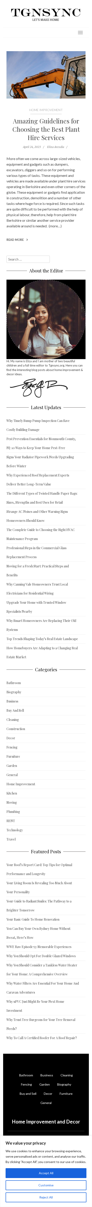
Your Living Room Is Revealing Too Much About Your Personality (39, 887)
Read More (15, 239)
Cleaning (12, 720)
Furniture (13, 756)
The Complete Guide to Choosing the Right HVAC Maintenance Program (40, 534)
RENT (10, 821)
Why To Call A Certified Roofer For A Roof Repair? (41, 1038)
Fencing (11, 747)
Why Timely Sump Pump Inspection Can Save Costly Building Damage (38, 425)
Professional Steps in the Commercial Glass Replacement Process (36, 552)
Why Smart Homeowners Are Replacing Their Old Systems (41, 625)
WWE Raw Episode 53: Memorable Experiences (38, 947)
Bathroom (13, 683)
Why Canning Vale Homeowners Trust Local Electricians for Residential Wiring (37, 588)
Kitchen (11, 793)
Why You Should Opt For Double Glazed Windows (41, 956)
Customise (46, 1185)
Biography (13, 692)
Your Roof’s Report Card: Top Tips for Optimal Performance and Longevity (39, 869)
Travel (11, 839)
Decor (10, 738)
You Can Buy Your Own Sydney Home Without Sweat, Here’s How (38, 933)
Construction (15, 729)
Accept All (46, 1173)
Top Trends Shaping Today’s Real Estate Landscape (42, 639)
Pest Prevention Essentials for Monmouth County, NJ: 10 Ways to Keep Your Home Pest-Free (41, 443)
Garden (11, 766)
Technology (14, 830)
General (12, 775)
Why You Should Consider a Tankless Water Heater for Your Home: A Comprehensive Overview (41, 969)
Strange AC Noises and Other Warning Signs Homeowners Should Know (37, 516)
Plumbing (13, 812)
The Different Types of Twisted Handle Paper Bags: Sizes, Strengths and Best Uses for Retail (41, 498)
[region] (46, 1171)
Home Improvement (46, 110)
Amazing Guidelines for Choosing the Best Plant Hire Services (46, 129)
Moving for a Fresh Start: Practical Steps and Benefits (37, 570)
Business (12, 701)
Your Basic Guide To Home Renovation (32, 919)
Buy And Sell (15, 710)
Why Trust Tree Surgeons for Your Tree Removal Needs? (40, 1024)
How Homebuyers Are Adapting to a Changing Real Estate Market (42, 652)
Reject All (46, 1197)
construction (19, 198)
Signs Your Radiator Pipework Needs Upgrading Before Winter (40, 461)
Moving (11, 802)
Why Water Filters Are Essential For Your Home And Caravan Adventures (42, 987)
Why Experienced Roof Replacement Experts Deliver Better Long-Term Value (37, 479)
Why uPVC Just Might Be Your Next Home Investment (35, 1006)
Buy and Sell (28, 1093)
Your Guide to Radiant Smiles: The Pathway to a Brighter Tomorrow (38, 905)
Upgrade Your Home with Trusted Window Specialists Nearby (36, 607)
